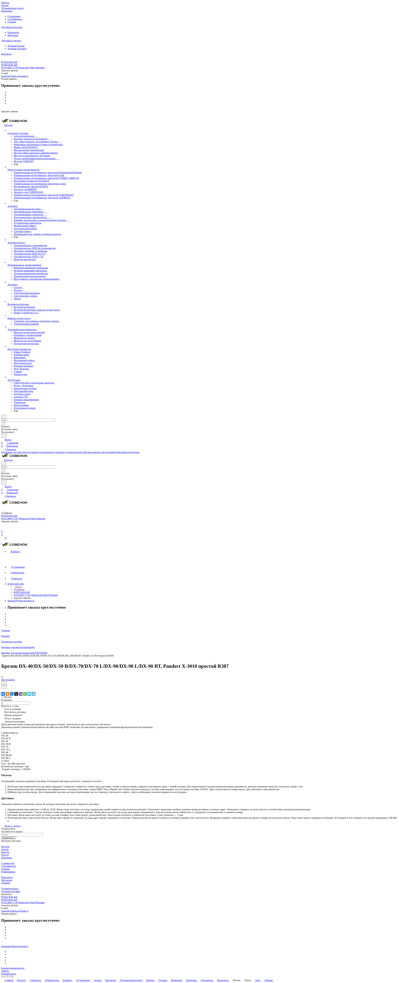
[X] (16, 694)
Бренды (5, 852)
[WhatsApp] (25, 694)
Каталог (5, 846)
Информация (8, 871)
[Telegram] (34, 694)
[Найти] (4, 436)
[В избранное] (4, 683)
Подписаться (8, 838)
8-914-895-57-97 (23, 67)
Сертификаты (14, 19)
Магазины (12, 35)
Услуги (5, 855)
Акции (5, 849)
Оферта (5, 971)
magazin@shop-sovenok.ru (14, 76)
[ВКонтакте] (3, 694)
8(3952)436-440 (9, 62)
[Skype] (29, 694)
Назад (18, 586)
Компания (6, 857)
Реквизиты (13, 32)
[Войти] (2, 528)
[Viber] (20, 694)
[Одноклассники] (7, 694)
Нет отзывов (8, 679)
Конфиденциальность (12, 968)
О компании (14, 16)
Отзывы (11, 22)
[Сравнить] (4, 687)
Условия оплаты (16, 46)
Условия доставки (16, 48)
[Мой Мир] (12, 694)
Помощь (5, 883)
